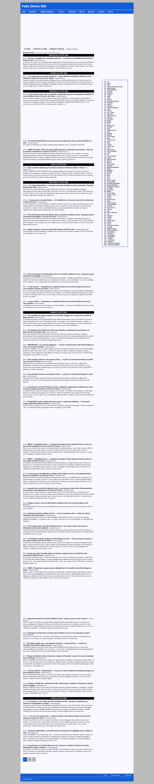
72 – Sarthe (107, 196)
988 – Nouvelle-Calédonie (112, 245)
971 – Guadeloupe (109, 235)
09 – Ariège (107, 95)
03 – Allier (107, 85)
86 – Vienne (107, 219)
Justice (101, 12)
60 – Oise (107, 177)
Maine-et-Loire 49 (57, 49)
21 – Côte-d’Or (108, 114)
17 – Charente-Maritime (111, 107)
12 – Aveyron (108, 99)
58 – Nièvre (107, 174)
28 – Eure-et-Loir (109, 125)
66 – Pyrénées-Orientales (112, 187)
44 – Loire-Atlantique (110, 151)
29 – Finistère (108, 127)
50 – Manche (108, 161)
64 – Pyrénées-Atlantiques (112, 183)
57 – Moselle (108, 172)
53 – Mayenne (108, 166)
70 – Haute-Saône (109, 193)
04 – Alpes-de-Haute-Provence (113, 87)
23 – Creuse (108, 117)
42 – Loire (107, 148)
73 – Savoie (107, 198)
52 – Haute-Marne (109, 164)
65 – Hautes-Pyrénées (111, 185)
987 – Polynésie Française (112, 243)
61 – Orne (107, 178)
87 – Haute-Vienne (109, 220)
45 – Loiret (107, 153)
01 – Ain (106, 82)
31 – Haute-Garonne (110, 130)
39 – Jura (107, 143)
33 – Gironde (108, 133)
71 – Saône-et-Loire (110, 195)
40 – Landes (108, 145)
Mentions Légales (115, 775)
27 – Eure (107, 124)
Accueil (27, 49)
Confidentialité (127, 775)
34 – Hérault (108, 135)
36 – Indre (107, 138)
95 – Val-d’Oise (108, 233)
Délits (82, 12)
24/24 (24, 12)
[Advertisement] (58, 122)
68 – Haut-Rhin (108, 190)
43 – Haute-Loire (109, 149)
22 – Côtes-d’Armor (110, 116)
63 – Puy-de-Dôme (109, 182)
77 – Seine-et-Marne (110, 204)
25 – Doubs (107, 120)
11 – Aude (107, 98)
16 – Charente (108, 106)
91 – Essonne (108, 227)
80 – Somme (108, 209)
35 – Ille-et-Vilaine (109, 137)
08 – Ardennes (108, 93)
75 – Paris (107, 201)
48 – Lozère (107, 157)
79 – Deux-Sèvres (109, 207)
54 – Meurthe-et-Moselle (111, 167)
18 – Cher (107, 109)
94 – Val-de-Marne (109, 232)
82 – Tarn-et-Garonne (110, 212)
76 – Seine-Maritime (110, 203)
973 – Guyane (108, 238)
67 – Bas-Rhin (108, 188)
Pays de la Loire (40, 49)
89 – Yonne (107, 224)
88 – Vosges (108, 222)
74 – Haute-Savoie (109, 199)
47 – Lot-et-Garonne (110, 156)
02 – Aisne (107, 83)
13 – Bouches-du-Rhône (111, 101)
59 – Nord (107, 175)
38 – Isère (107, 141)
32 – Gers (107, 132)
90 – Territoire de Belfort (111, 225)
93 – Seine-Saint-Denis (111, 230)
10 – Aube (107, 96)
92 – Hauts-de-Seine (110, 228)
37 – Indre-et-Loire (109, 140)
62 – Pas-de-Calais (110, 180)
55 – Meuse (107, 169)
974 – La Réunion (109, 240)
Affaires (72, 12)
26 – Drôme (107, 122)
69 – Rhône (107, 191)
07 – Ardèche (108, 91)
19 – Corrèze (108, 111)
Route (110, 12)
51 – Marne (107, 162)
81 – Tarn (107, 211)
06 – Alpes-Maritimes (110, 90)
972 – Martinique (109, 237)
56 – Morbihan (108, 170)
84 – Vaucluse (108, 216)
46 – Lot (106, 154)
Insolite (91, 12)
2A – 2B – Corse (109, 112)
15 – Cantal (107, 104)
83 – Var (106, 214)
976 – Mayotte (108, 241)
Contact (105, 775)
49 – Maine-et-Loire (110, 159)
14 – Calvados (108, 103)
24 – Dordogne (108, 119)
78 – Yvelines (108, 206)
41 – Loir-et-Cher (109, 146)
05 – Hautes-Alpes (109, 88)
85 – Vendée (108, 217)
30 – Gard (107, 128)
